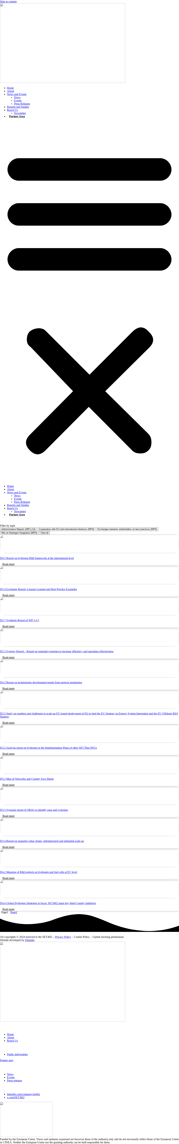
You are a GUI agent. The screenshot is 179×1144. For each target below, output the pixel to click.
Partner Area (17, 116)
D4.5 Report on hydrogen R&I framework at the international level (37, 558)
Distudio (29, 940)
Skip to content (8, 1)
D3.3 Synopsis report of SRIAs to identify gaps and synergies (34, 809)
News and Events (16, 94)
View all (44, 533)
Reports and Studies (18, 106)
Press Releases (22, 103)
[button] (89, 301)
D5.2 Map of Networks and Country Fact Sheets (27, 778)
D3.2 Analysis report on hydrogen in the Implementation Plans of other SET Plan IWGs (48, 747)
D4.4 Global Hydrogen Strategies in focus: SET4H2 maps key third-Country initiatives (48, 903)
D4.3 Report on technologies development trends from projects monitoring (41, 682)
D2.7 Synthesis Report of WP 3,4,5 (19, 620)
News (17, 97)
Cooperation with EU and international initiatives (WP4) (66, 529)
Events (18, 100)
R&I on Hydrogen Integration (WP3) (19, 533)
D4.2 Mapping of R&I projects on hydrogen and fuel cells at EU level (38, 872)
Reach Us (12, 110)
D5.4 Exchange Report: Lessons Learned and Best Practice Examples (38, 589)
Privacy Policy (63, 936)
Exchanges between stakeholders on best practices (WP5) (127, 529)
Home (10, 87)
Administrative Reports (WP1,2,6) (18, 529)
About (10, 91)
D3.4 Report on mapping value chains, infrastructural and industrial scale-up (42, 841)
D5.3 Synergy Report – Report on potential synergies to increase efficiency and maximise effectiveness (56, 651)
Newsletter (20, 113)
